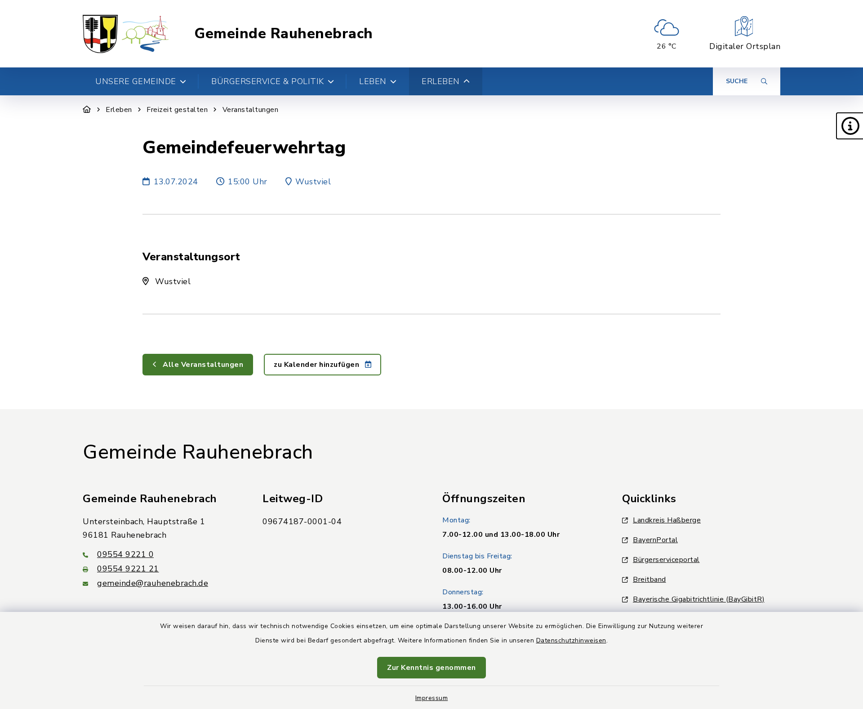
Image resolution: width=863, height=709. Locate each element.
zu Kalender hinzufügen (317, 365)
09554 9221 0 (125, 554)
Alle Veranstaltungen (202, 365)
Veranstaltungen (250, 110)
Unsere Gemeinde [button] (135, 81)
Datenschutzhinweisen (571, 640)
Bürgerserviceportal (666, 560)
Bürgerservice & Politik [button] (267, 81)
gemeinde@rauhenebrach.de (152, 583)
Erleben (119, 110)
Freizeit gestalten (177, 110)
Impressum (431, 698)
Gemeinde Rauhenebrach (283, 33)
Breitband (649, 579)
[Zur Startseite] (87, 109)
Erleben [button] (441, 81)
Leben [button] (373, 81)
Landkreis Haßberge (667, 520)
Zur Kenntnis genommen (431, 668)
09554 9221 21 (128, 568)
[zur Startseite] (126, 33)
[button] (849, 125)
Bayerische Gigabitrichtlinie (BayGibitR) (699, 599)
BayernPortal (655, 540)
